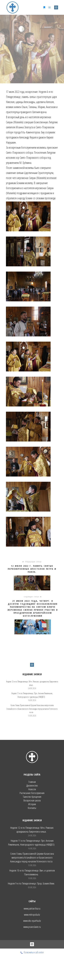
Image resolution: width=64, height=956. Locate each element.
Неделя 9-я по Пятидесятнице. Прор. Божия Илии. (31, 883)
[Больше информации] (44, 7)
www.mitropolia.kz (32, 915)
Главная (32, 782)
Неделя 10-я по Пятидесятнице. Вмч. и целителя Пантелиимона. (32, 872)
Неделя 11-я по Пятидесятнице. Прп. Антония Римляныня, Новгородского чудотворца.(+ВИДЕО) (31, 842)
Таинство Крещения (32, 797)
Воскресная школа (32, 800)
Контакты (32, 808)
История (32, 804)
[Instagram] (56, 7)
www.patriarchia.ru (32, 908)
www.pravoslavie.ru (32, 927)
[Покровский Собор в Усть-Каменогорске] (12, 7)
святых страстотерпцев (40, 97)
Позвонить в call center (34, 952)
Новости (32, 789)
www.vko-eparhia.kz (32, 921)
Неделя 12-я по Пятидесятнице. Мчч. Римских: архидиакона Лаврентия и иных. (32, 829)
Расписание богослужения (32, 793)
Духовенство (32, 785)
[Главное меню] (49, 7)
